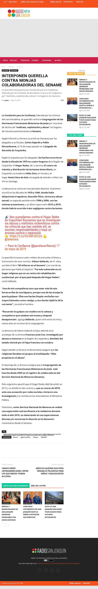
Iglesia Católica (25, 437)
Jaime (7, 100)
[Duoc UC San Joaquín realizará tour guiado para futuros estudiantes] (54, 497)
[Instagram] (86, 6)
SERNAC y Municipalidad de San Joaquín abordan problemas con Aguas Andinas (87, 85)
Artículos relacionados (15, 485)
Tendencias (25, 60)
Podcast (79, 2)
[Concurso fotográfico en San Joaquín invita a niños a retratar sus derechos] (32, 497)
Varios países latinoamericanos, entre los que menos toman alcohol (15, 472)
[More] (60, 106)
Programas (46, 60)
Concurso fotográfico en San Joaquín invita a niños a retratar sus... (86, 103)
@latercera (11, 239)
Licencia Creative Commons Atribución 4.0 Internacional (58, 563)
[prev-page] (3, 525)
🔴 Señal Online (54, 2)
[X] (90, 6)
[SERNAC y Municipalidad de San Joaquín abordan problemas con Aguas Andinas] (11, 497)
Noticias (13, 60)
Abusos (15, 437)
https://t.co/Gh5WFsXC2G (26, 236)
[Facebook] (82, 6)
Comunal (6, 503)
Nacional (14, 70)
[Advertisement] (49, 38)
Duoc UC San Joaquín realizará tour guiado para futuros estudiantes (53, 511)
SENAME (43, 437)
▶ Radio (58, 60)
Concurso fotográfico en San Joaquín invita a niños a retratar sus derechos (32, 511)
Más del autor (38, 485)
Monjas (35, 437)
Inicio (5, 60)
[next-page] (7, 525)
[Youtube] (94, 6)
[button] (93, 60)
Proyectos (68, 2)
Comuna (35, 60)
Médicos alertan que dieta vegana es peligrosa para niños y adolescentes (50, 471)
